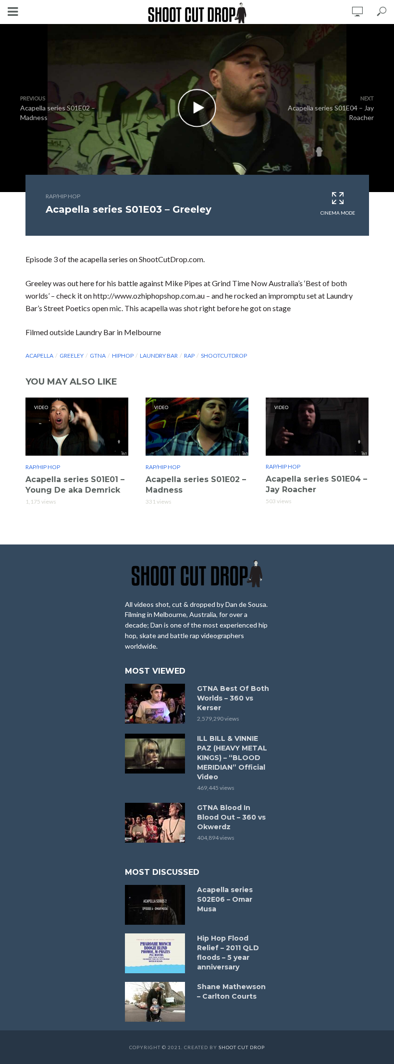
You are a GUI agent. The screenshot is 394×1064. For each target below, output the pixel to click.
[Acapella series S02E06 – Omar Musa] (156, 905)
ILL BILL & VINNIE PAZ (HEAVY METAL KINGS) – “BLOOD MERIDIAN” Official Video (232, 757)
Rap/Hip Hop (63, 196)
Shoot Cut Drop (242, 1047)
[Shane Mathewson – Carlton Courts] (156, 1002)
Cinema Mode (337, 213)
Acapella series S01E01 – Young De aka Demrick (74, 485)
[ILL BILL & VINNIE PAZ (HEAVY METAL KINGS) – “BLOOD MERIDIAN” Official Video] (156, 754)
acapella (39, 355)
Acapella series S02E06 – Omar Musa (225, 899)
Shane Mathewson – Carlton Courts (231, 991)
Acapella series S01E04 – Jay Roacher (316, 484)
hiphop (123, 355)
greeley (72, 355)
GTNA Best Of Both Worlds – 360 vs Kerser (233, 698)
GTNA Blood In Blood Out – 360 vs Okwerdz (231, 817)
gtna (98, 355)
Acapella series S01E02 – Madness (196, 485)
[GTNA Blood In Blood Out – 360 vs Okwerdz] (156, 823)
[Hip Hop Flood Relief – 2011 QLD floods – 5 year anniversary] (156, 953)
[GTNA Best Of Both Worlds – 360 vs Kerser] (156, 704)
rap (189, 355)
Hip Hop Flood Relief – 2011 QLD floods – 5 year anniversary (228, 952)
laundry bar (159, 355)
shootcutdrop (224, 355)
